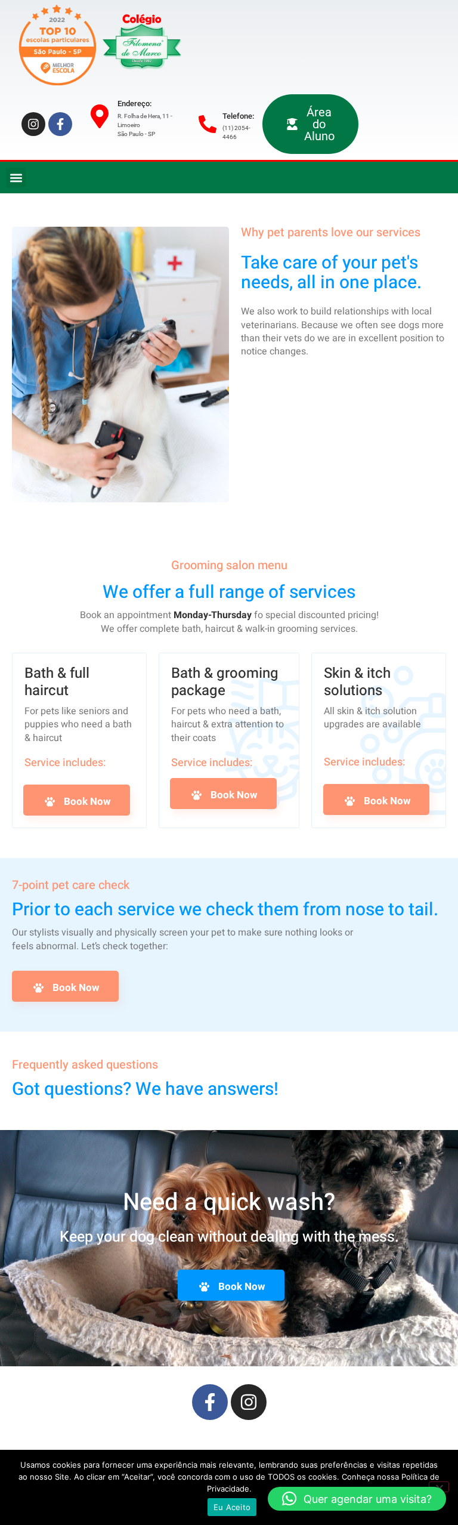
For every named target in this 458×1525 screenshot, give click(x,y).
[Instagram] (33, 124)
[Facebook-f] (60, 124)
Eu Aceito (231, 1507)
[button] (16, 177)
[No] (439, 1486)
